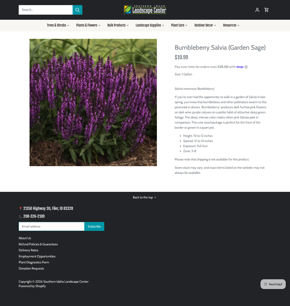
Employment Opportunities (37, 256)
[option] (93, 102)
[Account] (257, 10)
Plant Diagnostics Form (34, 262)
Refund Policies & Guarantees (38, 244)
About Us (25, 238)
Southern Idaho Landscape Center (66, 282)
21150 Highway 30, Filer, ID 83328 (48, 208)
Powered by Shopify (32, 286)
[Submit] (77, 10)
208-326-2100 (34, 216)
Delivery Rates (28, 250)
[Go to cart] (266, 10)
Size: (178, 74)
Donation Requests (31, 268)
